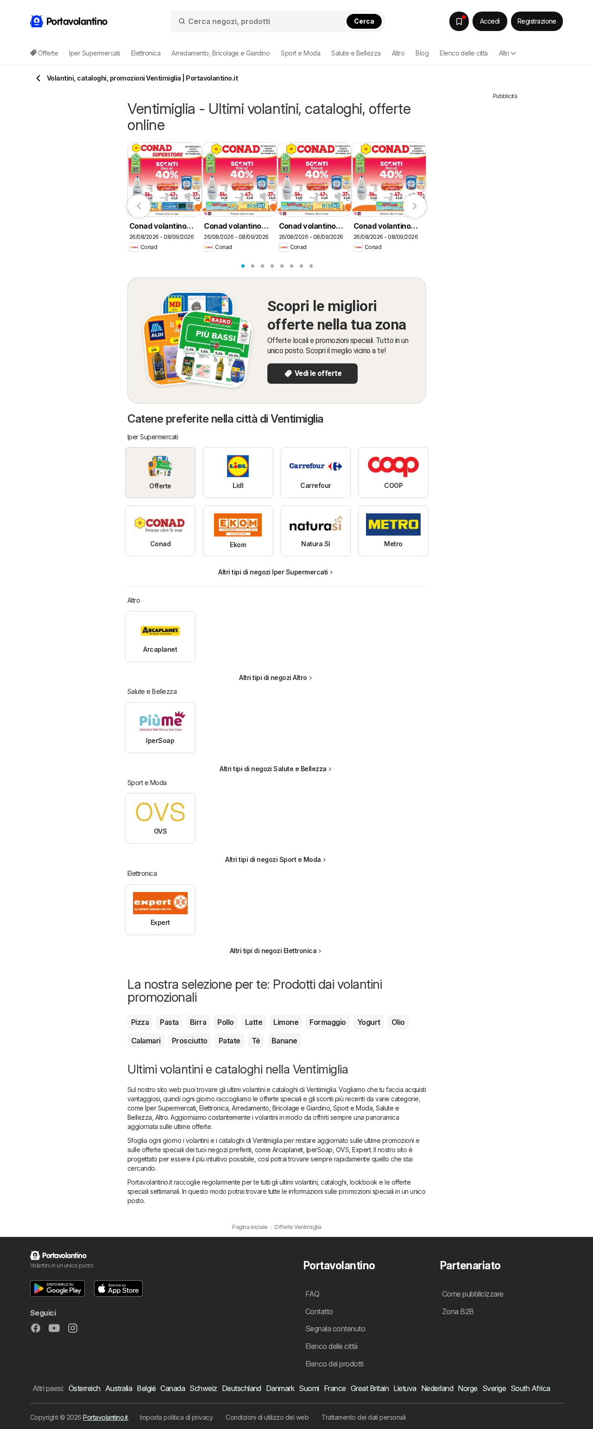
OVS (342, 1150)
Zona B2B (458, 1311)
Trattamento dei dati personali (364, 1417)
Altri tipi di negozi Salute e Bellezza (273, 769)
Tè (256, 1040)
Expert (361, 1150)
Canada (172, 1388)
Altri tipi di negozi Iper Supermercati (273, 572)
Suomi (309, 1388)
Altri (504, 53)
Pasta (169, 1022)
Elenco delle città (464, 53)
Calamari (146, 1040)
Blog (422, 53)
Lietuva (404, 1388)
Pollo (225, 1022)
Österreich (85, 1388)
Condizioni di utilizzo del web (267, 1417)
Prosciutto (190, 1040)
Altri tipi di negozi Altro (273, 677)
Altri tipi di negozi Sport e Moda (273, 859)
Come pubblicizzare (473, 1293)
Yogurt (368, 1022)
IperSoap (319, 1150)
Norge (467, 1388)
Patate (229, 1040)
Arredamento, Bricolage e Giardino (281, 1108)
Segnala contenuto (335, 1328)
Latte (253, 1022)
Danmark (280, 1388)
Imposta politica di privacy (176, 1417)
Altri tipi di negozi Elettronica (273, 951)
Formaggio (327, 1022)
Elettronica (213, 1108)
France (335, 1388)
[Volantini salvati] (459, 21)
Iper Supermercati (170, 1108)
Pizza (140, 1022)
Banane (284, 1040)
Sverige (494, 1388)
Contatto (319, 1311)
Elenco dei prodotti (334, 1363)
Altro (161, 1117)
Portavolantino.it (105, 1417)
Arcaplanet (287, 1150)
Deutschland (241, 1388)
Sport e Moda (352, 1108)
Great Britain (370, 1388)
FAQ (312, 1293)
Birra (198, 1022)
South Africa (530, 1388)
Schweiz (203, 1388)
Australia (118, 1388)
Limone (285, 1022)
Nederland (437, 1388)
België (146, 1388)
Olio (398, 1022)
